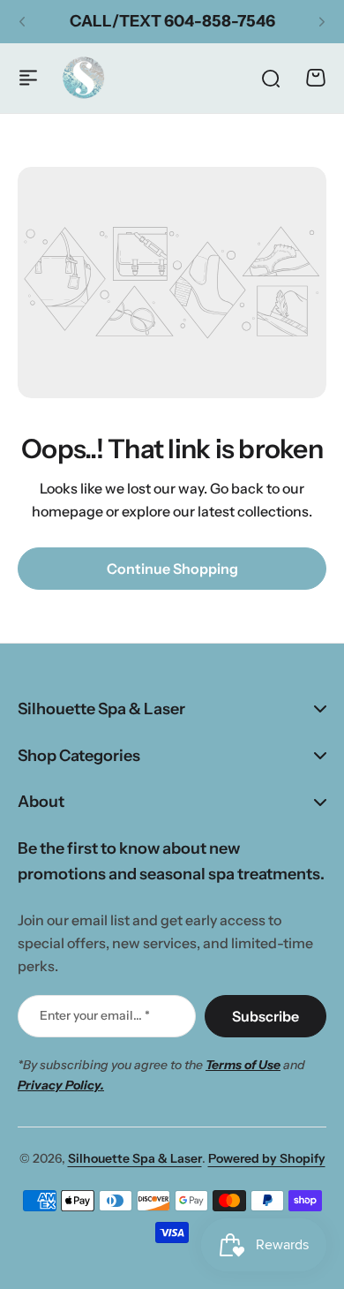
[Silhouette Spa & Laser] (84, 78)
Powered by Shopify (266, 1158)
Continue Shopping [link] (172, 568)
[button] (22, 22)
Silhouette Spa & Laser (135, 1158)
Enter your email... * (95, 1015)
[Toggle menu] (28, 77)
